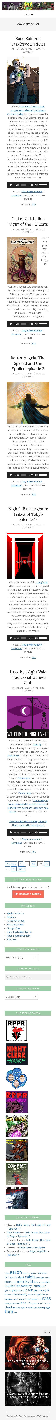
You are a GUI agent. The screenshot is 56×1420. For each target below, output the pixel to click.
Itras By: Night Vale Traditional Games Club (28, 677)
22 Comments (33, 689)
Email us (11, 916)
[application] (28, 185)
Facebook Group (16, 920)
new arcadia (18, 1299)
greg (14, 1290)
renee (33, 1299)
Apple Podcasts (15, 913)
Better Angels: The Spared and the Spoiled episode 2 (28, 363)
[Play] (11, 184)
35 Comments (33, 230)
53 (47, 863)
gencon (8, 1290)
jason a (38, 1290)
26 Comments (33, 375)
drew (47, 1281)
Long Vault (42, 582)
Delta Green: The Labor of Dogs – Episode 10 (28, 1398)
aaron (16, 1272)
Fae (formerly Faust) (28, 1286)
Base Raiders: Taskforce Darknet (28, 41)
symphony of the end (40, 1303)
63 (14, 868)
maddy (23, 1294)
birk (12, 1277)
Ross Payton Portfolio (19, 935)
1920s (7, 1273)
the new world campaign (38, 1307)
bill (7, 1277)
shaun (26, 1303)
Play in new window (32, 191)
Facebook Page (15, 924)
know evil (9, 1294)
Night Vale (13, 755)
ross (46, 1298)
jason (29, 1290)
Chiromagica (24, 777)
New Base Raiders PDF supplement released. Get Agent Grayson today (26, 110)
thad (8, 1307)
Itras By (37, 744)
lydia (16, 1294)
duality (8, 1286)
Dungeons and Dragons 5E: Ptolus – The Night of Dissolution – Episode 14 (28, 1361)
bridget (19, 1277)
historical (20, 1290)
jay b (45, 1290)
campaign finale (42, 1277)
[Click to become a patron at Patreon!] (28, 892)
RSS (34, 204)
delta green (39, 1282)
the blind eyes (19, 1307)
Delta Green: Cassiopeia (32, 1247)
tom (9, 1311)
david (28, 1281)
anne (40, 1272)
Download (16, 195)
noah (27, 1299)
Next (22, 868)
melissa (8, 1299)
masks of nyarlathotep (38, 1294)
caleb (30, 1277)
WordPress (44, 1416)
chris (8, 1282)
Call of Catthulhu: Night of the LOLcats (28, 221)
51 (33, 863)
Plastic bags (24, 792)
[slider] (43, 184)
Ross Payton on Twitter (20, 931)
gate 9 (43, 1286)
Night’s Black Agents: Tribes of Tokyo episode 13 (28, 514)
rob (39, 1299)
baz (45, 1272)
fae (13, 1286)
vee (15, 1312)
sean (17, 1303)
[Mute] (36, 184)
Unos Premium (24, 1416)
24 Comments (33, 526)
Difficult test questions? (20, 807)
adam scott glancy (30, 1273)
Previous (11, 863)
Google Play (13, 928)
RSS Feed (12, 939)
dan (20, 1282)
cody (14, 1282)
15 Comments (33, 50)
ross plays (10, 1303)
